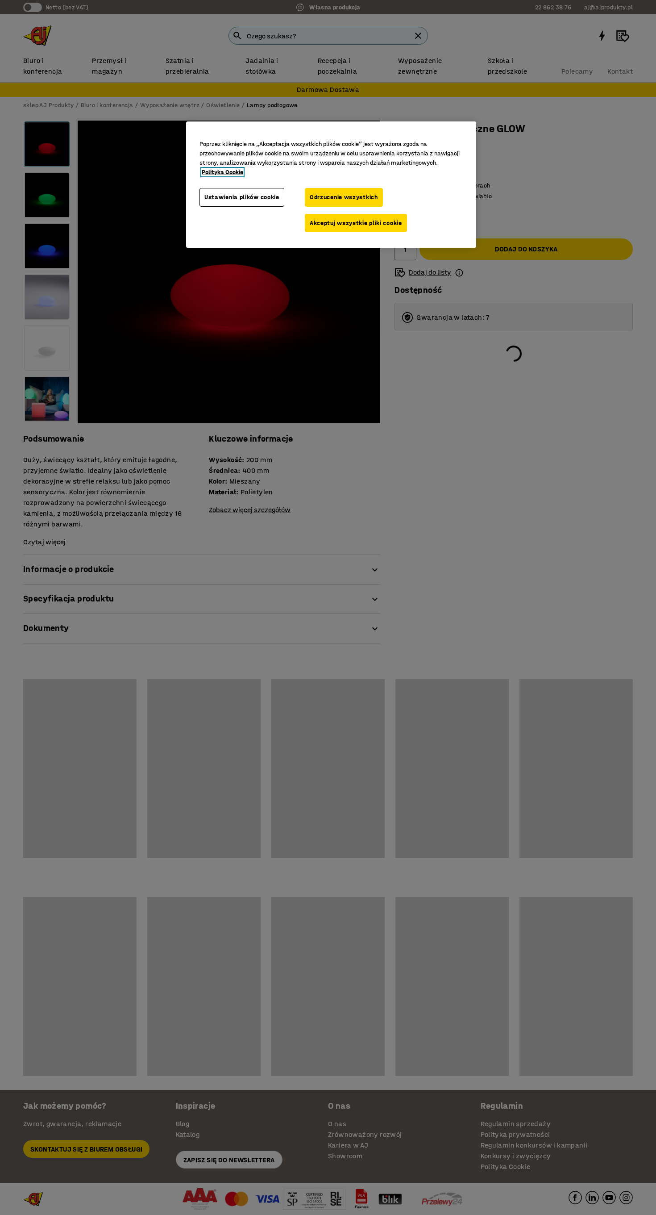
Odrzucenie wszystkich (344, 197)
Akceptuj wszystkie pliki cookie (356, 223)
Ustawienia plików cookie (241, 197)
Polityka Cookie (222, 172)
